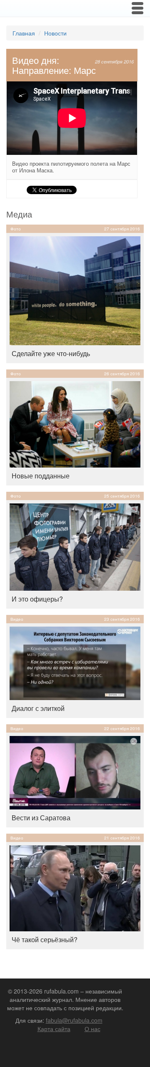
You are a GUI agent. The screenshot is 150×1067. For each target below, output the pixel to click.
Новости (55, 33)
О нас (92, 1028)
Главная (23, 33)
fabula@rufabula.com (74, 1020)
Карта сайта (54, 1028)
